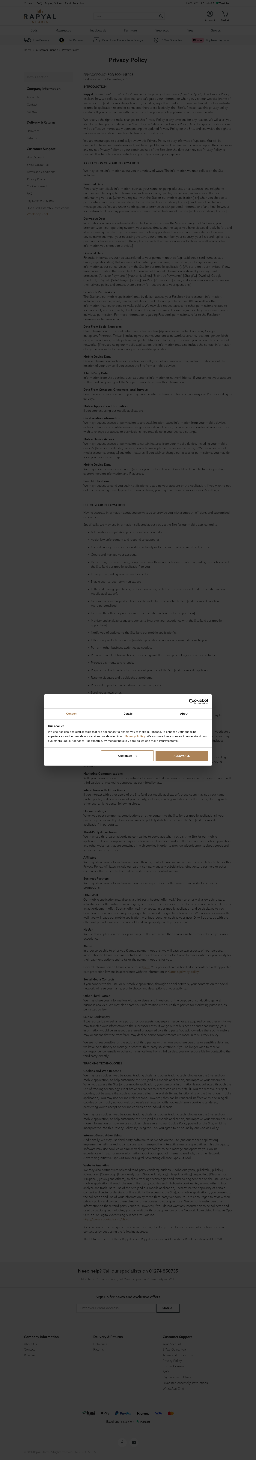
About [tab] (184, 713)
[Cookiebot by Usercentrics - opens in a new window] (191, 701)
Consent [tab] (71, 713)
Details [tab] (128, 713)
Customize (125, 755)
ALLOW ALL (182, 755)
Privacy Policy (135, 736)
